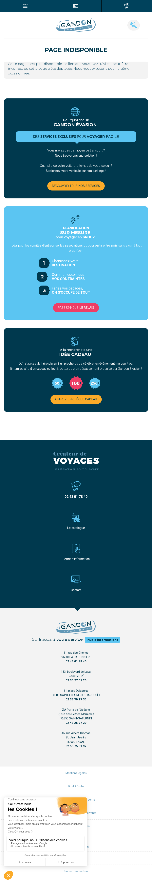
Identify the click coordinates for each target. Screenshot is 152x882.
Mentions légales (76, 773)
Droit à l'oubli (76, 786)
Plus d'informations (102, 640)
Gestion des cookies (76, 871)
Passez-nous (76, 308)
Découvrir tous (76, 186)
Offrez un (76, 399)
